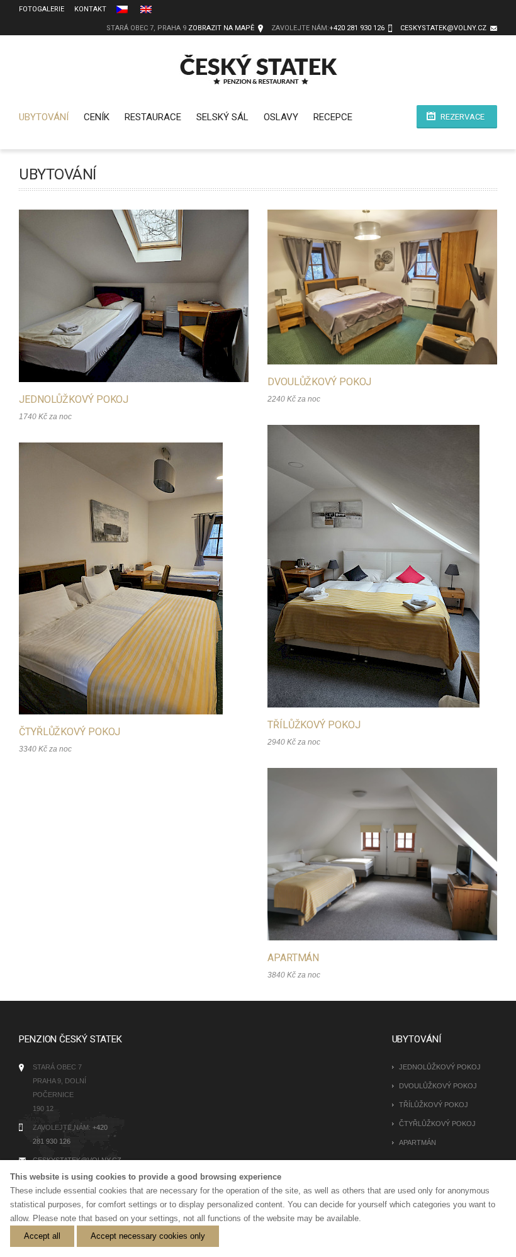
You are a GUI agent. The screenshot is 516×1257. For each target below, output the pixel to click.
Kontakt (90, 9)
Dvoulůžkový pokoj (319, 382)
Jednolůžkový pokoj (73, 399)
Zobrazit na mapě (221, 28)
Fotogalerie (41, 9)
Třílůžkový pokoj (313, 725)
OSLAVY (281, 117)
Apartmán (293, 958)
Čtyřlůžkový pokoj (69, 732)
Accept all (42, 1236)
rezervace (462, 116)
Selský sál (222, 117)
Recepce (332, 117)
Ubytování (44, 117)
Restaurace (153, 117)
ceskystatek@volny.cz (443, 28)
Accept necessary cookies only (148, 1236)
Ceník (96, 117)
